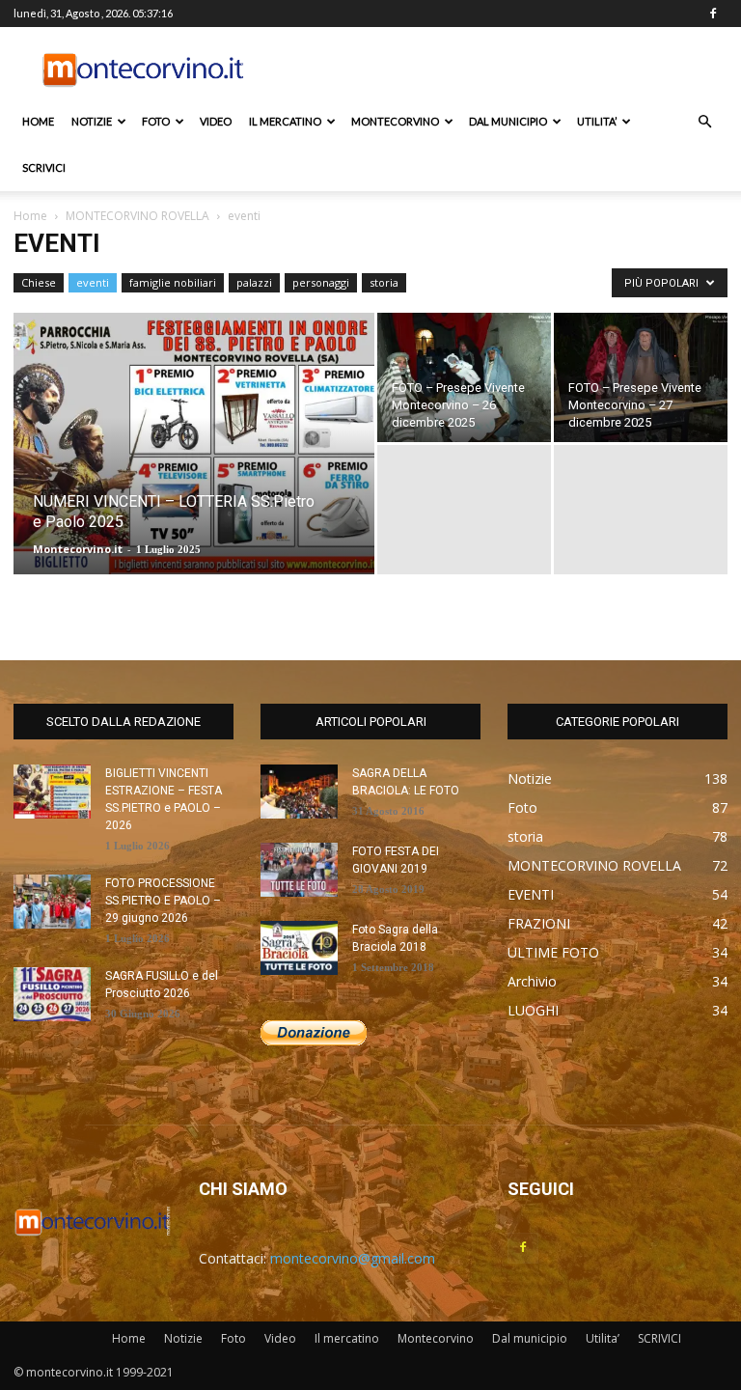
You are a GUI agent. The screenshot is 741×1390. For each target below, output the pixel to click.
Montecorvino (395, 121)
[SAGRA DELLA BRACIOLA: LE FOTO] (299, 791)
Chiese (38, 282)
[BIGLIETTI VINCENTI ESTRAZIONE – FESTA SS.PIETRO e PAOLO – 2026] (52, 791)
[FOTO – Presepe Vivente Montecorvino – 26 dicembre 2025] (464, 377)
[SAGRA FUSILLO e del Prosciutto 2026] (52, 994)
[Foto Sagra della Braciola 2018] (299, 948)
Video (216, 121)
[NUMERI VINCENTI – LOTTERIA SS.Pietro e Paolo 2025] (194, 469)
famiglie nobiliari (172, 282)
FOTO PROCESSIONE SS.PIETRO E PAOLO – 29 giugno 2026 (163, 900)
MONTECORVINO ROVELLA (137, 216)
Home (38, 121)
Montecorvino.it (78, 549)
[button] (704, 122)
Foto (156, 121)
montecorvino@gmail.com (352, 1258)
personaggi (320, 282)
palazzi (254, 282)
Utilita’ (597, 121)
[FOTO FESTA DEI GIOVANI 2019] (299, 870)
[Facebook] (713, 13)
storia (384, 282)
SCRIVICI (44, 167)
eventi (92, 282)
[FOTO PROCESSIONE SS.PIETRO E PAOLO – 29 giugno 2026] (52, 902)
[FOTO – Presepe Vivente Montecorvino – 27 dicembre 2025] (640, 377)
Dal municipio (508, 121)
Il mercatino (285, 121)
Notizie (91, 121)
